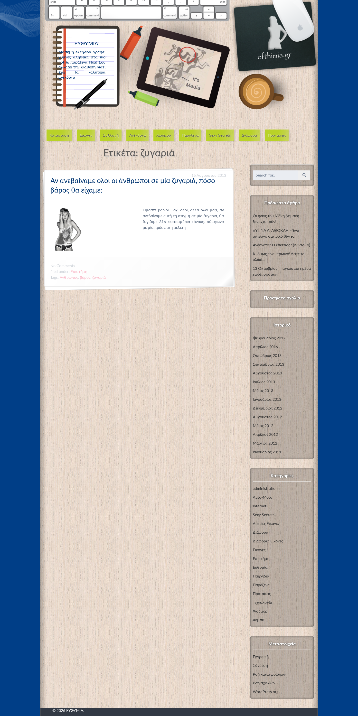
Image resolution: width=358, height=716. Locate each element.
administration (265, 489)
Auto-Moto (262, 497)
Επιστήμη (79, 272)
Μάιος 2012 (263, 426)
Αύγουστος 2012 (267, 417)
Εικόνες (86, 135)
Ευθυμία (260, 567)
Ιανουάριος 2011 (267, 452)
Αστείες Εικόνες (266, 524)
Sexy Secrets (220, 135)
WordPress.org (265, 692)
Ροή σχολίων (264, 683)
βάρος (85, 277)
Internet (259, 506)
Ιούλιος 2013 (264, 382)
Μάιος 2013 (263, 391)
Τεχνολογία (262, 602)
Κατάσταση (59, 135)
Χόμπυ (258, 620)
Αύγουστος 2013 (267, 373)
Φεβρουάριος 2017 (269, 338)
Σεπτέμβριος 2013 (268, 364)
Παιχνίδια (261, 576)
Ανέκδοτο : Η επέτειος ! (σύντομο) (281, 245)
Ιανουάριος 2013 (267, 399)
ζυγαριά (99, 277)
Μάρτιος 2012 (265, 443)
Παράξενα (190, 135)
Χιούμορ (163, 135)
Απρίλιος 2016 (265, 347)
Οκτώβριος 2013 (267, 356)
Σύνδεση (260, 666)
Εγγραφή (261, 657)
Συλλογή (111, 135)
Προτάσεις (277, 135)
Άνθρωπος (69, 277)
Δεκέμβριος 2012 (267, 408)
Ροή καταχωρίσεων (269, 674)
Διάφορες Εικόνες (268, 541)
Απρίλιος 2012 (265, 435)
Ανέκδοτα (137, 135)
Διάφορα (249, 135)
